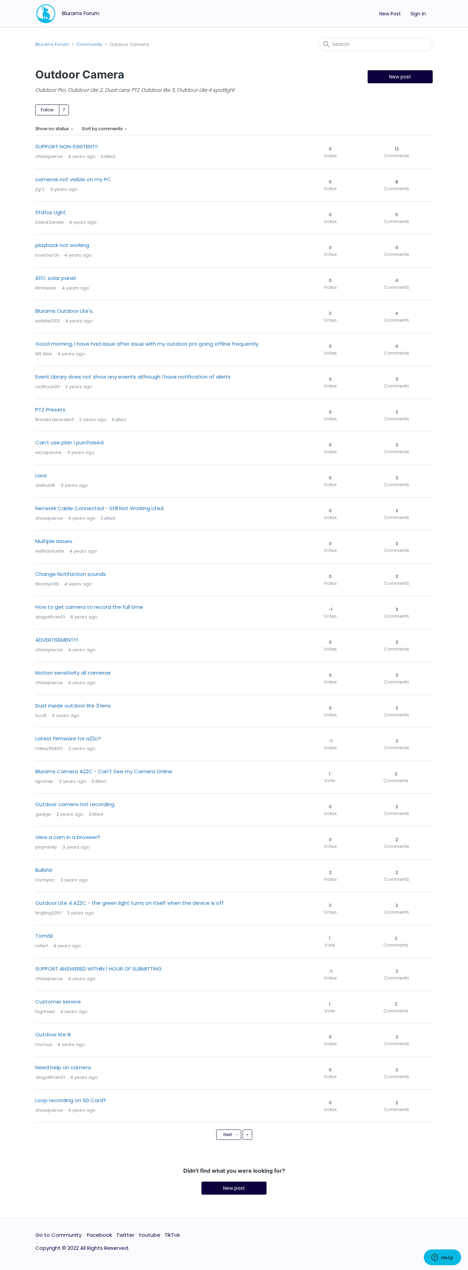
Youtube (149, 1234)
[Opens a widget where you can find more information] (442, 1258)
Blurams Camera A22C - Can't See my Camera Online (103, 771)
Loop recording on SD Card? (70, 1100)
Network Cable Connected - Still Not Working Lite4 (99, 508)
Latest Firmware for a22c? (68, 738)
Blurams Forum (52, 44)
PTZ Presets (50, 409)
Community (89, 44)
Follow (47, 110)
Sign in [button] (418, 13)
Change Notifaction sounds (70, 574)
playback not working (62, 245)
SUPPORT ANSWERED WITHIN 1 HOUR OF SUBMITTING (98, 968)
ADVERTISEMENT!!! (56, 639)
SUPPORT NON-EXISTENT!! (66, 146)
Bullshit (44, 870)
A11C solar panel (55, 278)
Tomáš (44, 935)
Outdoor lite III (53, 1034)
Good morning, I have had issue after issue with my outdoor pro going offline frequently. (147, 343)
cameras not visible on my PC (73, 179)
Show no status (52, 129)
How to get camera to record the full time (89, 607)
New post (400, 76)
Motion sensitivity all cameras (73, 672)
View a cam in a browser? (67, 837)
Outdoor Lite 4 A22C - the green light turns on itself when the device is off (129, 903)
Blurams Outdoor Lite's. (64, 311)
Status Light (50, 212)
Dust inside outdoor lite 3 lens (73, 705)
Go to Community (59, 1234)
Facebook (99, 1234)
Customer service (58, 1001)
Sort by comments (103, 129)
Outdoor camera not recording (74, 804)
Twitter (125, 1234)
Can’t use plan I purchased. (69, 442)
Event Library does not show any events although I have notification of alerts (133, 376)
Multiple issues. (54, 541)
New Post (390, 13)
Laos (41, 475)
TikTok (172, 1234)
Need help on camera (63, 1067)
